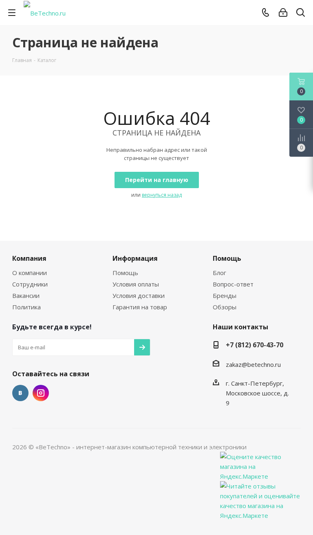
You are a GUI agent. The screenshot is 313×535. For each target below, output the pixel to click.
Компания (29, 258)
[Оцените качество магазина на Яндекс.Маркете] (261, 466)
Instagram (41, 393)
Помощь (125, 273)
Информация (135, 258)
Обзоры (224, 307)
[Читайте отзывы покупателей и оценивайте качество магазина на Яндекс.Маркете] (261, 500)
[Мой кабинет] (283, 13)
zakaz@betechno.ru (253, 364)
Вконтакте (20, 393)
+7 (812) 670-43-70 (254, 344)
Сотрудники (30, 284)
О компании (29, 273)
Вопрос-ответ (233, 284)
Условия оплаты (135, 284)
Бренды (224, 295)
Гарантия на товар (139, 307)
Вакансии (26, 295)
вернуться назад (162, 194)
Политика (26, 307)
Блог (219, 273)
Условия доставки (138, 295)
